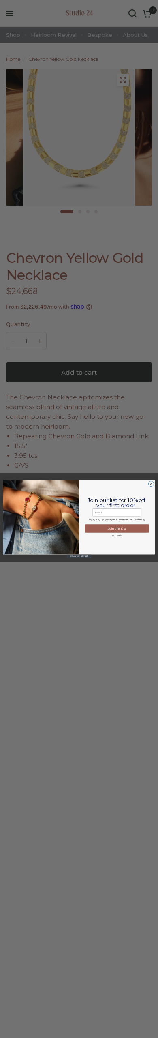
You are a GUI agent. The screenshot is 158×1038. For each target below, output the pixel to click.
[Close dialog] (151, 484)
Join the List (117, 528)
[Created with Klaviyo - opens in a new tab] (79, 556)
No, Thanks (117, 535)
